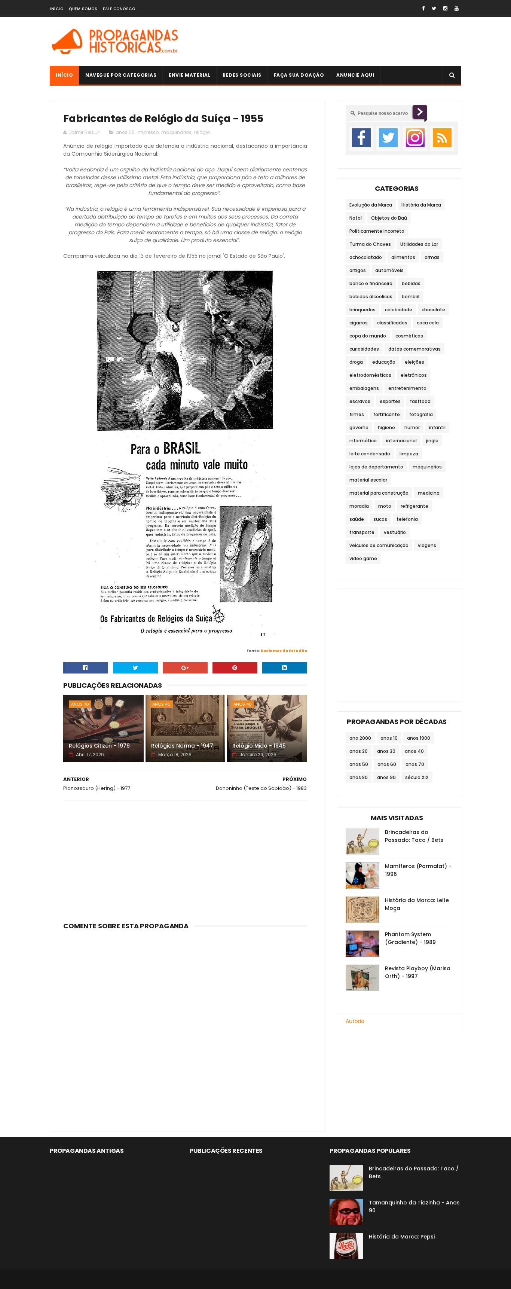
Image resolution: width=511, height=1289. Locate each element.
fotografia (421, 414)
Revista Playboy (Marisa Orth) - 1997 (417, 972)
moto (384, 506)
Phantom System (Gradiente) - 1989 (410, 938)
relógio (202, 132)
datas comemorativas (414, 349)
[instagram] (445, 8)
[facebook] (423, 8)
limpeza (409, 453)
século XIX (417, 777)
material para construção (379, 493)
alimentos (403, 257)
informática (363, 440)
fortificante (386, 414)
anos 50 (125, 132)
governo (358, 427)
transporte (361, 532)
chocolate (433, 309)
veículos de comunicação (379, 545)
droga (356, 362)
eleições (414, 362)
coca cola (428, 323)
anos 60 (386, 764)
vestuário (395, 532)
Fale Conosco (119, 9)
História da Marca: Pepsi (402, 1236)
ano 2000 (360, 738)
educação (383, 362)
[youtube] (456, 8)
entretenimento (407, 388)
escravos (359, 401)
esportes (390, 401)
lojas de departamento (376, 467)
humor (412, 427)
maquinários (176, 132)
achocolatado (365, 257)
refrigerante (414, 506)
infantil (437, 427)
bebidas (411, 283)
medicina (429, 493)
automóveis (389, 270)
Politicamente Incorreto (376, 231)
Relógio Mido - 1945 (259, 745)
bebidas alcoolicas (370, 296)
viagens (427, 545)
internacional (401, 440)
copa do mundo (367, 336)
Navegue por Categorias (120, 75)
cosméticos (409, 336)
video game (363, 558)
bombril (410, 296)
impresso (148, 132)
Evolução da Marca (370, 205)
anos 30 (386, 751)
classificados (392, 323)
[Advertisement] (325, 41)
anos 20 (358, 751)
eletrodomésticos (370, 375)
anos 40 (161, 704)
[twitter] (434, 8)
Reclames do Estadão (284, 651)
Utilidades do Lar (419, 244)
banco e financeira (370, 283)
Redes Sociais (242, 75)
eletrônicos (414, 375)
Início (56, 9)
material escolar (368, 480)
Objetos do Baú (389, 218)
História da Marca (421, 205)
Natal (355, 218)
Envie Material (189, 75)
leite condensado (369, 453)
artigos (357, 270)
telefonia (407, 519)
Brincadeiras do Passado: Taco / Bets (414, 836)
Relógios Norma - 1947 (182, 745)
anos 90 (386, 777)
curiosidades (364, 349)
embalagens (364, 388)
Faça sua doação (299, 75)
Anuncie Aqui (355, 75)
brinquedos (362, 309)
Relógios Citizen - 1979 (99, 745)
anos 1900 (418, 738)
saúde (356, 519)
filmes (356, 414)
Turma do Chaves (370, 244)
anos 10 (389, 738)
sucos (380, 519)
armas (432, 257)
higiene (386, 427)
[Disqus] (185, 1026)
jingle (432, 440)
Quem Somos (83, 9)
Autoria (355, 1021)
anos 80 (358, 777)
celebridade (398, 309)
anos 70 (80, 704)
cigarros (358, 323)
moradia (359, 506)
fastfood (420, 401)
